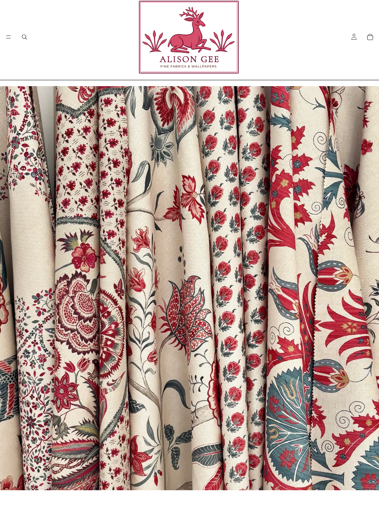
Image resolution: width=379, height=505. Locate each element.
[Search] (24, 37)
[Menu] (8, 36)
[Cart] (370, 37)
